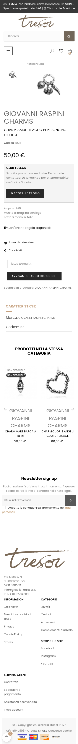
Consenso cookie (60, 730)
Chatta (51, 8)
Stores (8, 642)
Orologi (46, 614)
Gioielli (45, 606)
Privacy (9, 626)
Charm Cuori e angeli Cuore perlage (57, 433)
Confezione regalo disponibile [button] (29, 228)
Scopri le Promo (26, 193)
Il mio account (13, 709)
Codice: (9, 143)
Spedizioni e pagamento (12, 692)
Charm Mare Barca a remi (20, 433)
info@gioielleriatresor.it (20, 590)
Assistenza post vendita (20, 702)
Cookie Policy (13, 634)
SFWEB (42, 730)
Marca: (12, 317)
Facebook (48, 648)
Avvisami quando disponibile (34, 276)
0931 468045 (12, 585)
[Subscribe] (70, 500)
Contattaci (11, 682)
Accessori (48, 622)
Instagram (48, 656)
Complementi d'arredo (57, 630)
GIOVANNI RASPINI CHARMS (53, 287)
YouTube (47, 664)
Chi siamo (11, 606)
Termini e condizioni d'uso (17, 616)
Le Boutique (67, 8)
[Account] (52, 51)
